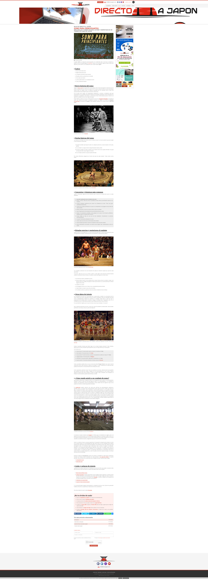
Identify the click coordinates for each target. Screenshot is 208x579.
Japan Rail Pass (98, 502)
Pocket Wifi (93, 504)
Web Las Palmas (107, 575)
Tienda (133, 5)
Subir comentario (94, 545)
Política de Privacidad (111, 572)
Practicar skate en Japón (78, 525)
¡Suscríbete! (100, 2)
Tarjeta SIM (83, 504)
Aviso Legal (104, 572)
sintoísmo (90, 63)
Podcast (123, 5)
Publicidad (100, 572)
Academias (128, 5)
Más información (125, 578)
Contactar (95, 572)
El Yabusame (76, 519)
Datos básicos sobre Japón (78, 521)
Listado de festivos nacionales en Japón (81, 523)
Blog (120, 5)
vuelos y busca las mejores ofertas (92, 501)
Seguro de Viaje (87, 507)
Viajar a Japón (114, 5)
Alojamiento (108, 5)
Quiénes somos (128, 2)
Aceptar (120, 578)
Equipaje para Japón (90, 499)
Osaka (92, 353)
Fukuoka (101, 360)
